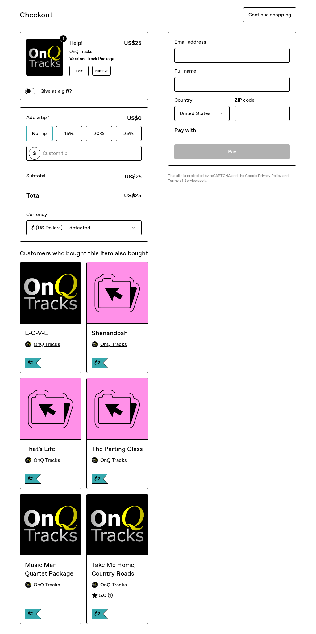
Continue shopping (269, 15)
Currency (36, 214)
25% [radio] (128, 133)
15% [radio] (69, 133)
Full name (185, 71)
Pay (232, 152)
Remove (101, 71)
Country (183, 100)
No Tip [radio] (39, 133)
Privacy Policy (269, 175)
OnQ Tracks (80, 51)
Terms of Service (182, 180)
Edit (79, 71)
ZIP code (245, 100)
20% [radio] (99, 133)
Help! (76, 43)
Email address (190, 42)
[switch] (30, 91)
